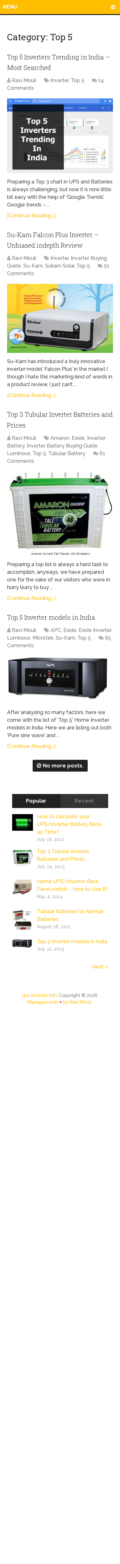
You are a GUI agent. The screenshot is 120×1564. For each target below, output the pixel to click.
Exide (78, 438)
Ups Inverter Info (39, 995)
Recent (84, 801)
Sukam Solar (59, 266)
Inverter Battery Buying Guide (62, 446)
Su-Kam (33, 266)
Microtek (43, 638)
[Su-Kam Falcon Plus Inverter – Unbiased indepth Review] (60, 318)
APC (56, 630)
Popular (36, 801)
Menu (10, 7)
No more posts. (63, 766)
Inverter (59, 80)
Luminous (18, 453)
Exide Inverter (95, 630)
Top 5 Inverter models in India (51, 617)
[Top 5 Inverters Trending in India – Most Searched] (60, 135)
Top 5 (77, 80)
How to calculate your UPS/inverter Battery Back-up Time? (70, 824)
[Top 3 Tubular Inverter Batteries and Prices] (60, 513)
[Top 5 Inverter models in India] (60, 680)
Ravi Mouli (24, 80)
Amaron (60, 438)
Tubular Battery (66, 453)
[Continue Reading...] (31, 216)
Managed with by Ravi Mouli (59, 1002)
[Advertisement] (60, 1287)
